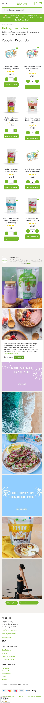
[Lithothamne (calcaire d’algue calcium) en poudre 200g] (11, 206)
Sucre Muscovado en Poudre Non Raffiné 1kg (32, 120)
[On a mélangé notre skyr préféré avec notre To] (22, 537)
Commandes (6, 671)
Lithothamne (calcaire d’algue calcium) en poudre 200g (11, 220)
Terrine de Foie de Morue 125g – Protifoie (11, 67)
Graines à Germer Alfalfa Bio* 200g (32, 219)
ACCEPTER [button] (19, 357)
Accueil (4, 24)
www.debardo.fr (7, 637)
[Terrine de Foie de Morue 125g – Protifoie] (11, 54)
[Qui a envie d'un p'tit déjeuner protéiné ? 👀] (22, 329)
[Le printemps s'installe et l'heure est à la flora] (22, 495)
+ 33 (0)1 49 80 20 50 (9, 630)
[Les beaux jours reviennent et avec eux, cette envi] (22, 370)
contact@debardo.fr (8, 634)
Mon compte (6, 668)
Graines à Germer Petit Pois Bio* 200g (11, 119)
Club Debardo (6, 650)
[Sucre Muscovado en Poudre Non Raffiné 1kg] (32, 105)
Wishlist (4, 680)
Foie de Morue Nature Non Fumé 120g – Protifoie (32, 68)
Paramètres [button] (8, 357)
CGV (21, 697)
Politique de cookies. (11, 353)
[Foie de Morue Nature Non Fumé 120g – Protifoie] (32, 54)
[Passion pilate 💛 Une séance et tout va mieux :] (22, 579)
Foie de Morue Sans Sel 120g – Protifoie (32, 170)
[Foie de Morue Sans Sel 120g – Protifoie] (32, 157)
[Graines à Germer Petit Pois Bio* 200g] (11, 105)
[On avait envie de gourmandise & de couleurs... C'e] (22, 287)
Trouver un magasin (8, 659)
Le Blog (4, 653)
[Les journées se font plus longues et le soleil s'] (22, 412)
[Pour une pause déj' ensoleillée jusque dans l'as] (22, 454)
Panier (4, 676)
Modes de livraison (8, 657)
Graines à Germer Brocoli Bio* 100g (11, 170)
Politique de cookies (34, 697)
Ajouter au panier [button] (11, 85)
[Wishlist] (17, 48)
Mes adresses (6, 674)
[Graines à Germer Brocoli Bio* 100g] (11, 157)
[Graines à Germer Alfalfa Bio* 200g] (32, 206)
